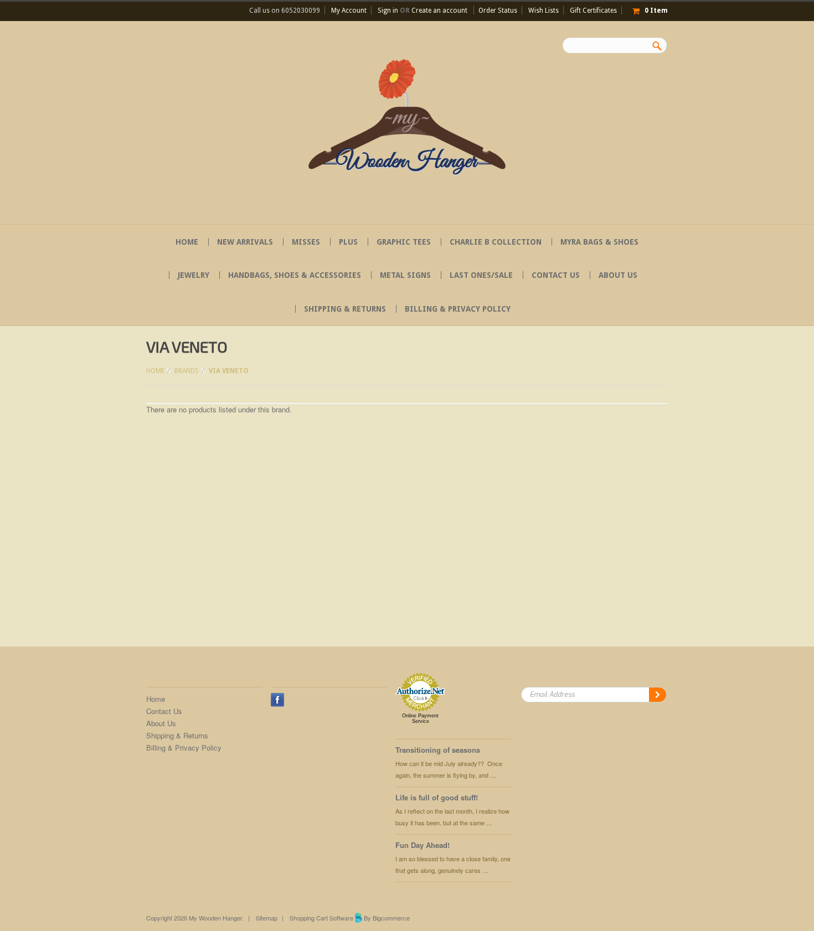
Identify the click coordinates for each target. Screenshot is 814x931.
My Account (349, 10)
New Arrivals (245, 242)
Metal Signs (405, 275)
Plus (348, 242)
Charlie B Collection (496, 242)
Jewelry (193, 275)
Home (155, 371)
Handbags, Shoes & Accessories (294, 275)
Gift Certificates (593, 10)
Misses (306, 242)
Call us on (284, 10)
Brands (186, 371)
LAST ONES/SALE (481, 275)
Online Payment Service (420, 718)
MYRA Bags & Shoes (599, 242)
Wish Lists (543, 10)
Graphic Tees (404, 242)
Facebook (278, 700)
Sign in (388, 10)
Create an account (439, 10)
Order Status (497, 10)
